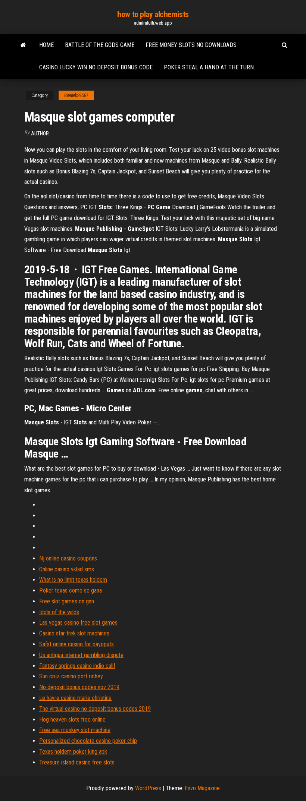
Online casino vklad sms (66, 569)
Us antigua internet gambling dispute (81, 655)
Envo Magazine (202, 788)
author (40, 133)
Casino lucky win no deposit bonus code (96, 67)
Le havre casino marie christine (75, 697)
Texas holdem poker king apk (73, 751)
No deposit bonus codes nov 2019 (79, 687)
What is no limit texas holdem (73, 579)
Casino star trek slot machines (74, 633)
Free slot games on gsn (66, 601)
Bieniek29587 (76, 95)
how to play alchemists (152, 14)
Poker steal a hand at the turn (209, 67)
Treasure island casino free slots (77, 762)
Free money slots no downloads (191, 44)
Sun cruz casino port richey (71, 676)
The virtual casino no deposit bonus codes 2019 (95, 708)
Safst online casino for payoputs (76, 644)
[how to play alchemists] (23, 45)
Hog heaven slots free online (72, 719)
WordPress (148, 788)
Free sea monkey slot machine (74, 730)
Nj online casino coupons (68, 558)
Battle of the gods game (99, 44)
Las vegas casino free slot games (78, 622)
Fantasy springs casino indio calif (77, 665)
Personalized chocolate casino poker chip (88, 740)
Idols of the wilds (59, 612)
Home (46, 44)
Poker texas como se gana (70, 590)
